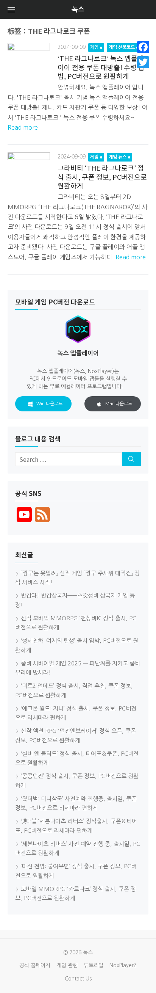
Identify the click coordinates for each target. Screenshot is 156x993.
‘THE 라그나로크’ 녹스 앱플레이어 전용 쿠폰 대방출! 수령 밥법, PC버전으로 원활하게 (101, 67)
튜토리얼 (93, 965)
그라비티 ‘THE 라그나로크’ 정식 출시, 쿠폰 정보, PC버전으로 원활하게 (102, 176)
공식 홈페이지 (34, 965)
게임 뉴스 (117, 157)
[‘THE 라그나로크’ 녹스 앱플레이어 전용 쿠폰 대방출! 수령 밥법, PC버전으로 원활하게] (29, 64)
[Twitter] (143, 62)
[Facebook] (143, 47)
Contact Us (78, 978)
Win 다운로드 (49, 404)
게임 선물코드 (122, 47)
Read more (23, 127)
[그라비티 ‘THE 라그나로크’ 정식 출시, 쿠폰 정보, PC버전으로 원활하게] (29, 173)
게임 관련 (67, 965)
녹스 (78, 9)
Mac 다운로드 (118, 404)
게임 (94, 47)
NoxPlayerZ (123, 965)
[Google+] (143, 71)
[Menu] (11, 9)
